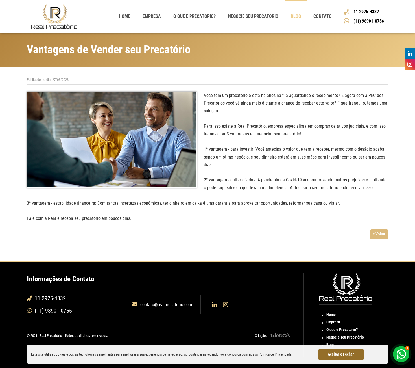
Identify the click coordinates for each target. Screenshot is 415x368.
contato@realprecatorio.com (166, 304)
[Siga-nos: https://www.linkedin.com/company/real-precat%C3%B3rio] (408, 53)
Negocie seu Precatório (253, 16)
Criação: (261, 336)
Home (124, 16)
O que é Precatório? (194, 16)
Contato (322, 16)
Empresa (152, 16)
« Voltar (379, 234)
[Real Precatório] (54, 16)
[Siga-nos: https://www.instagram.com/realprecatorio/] (408, 64)
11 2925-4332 (366, 11)
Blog (296, 16)
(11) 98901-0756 (368, 21)
